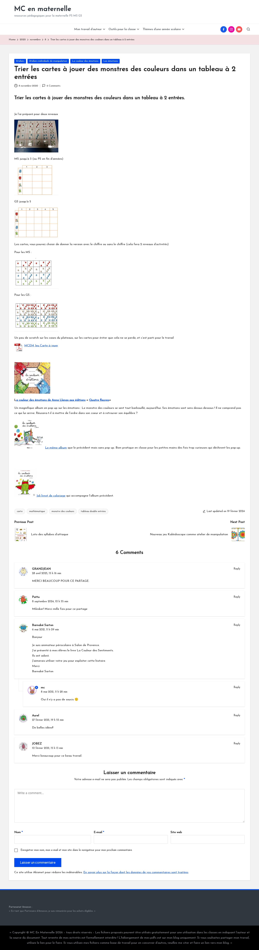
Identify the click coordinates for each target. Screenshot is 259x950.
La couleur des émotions (85, 61)
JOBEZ (37, 743)
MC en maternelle (42, 9)
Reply (237, 569)
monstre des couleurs (63, 511)
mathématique (37, 511)
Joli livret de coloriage (50, 495)
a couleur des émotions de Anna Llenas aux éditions (50, 400)
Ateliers (20, 61)
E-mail (99, 832)
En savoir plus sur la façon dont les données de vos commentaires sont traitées (135, 872)
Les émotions (110, 61)
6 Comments (53, 86)
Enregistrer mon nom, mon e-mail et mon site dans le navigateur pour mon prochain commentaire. (76, 850)
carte (20, 511)
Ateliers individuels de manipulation (48, 61)
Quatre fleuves (99, 400)
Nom (18, 832)
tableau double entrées (93, 511)
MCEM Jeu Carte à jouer (41, 345)
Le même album (56, 447)
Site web (176, 832)
